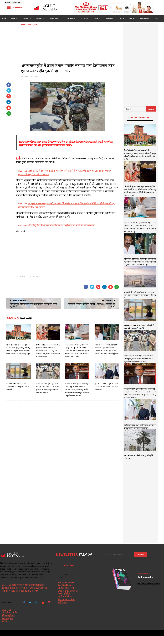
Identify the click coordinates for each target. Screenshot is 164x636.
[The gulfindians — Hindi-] (45, 7)
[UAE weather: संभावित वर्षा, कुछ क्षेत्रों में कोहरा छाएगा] (140, 440)
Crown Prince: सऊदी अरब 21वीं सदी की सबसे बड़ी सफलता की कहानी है (17, 386)
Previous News (20, 300)
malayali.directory (148, 583)
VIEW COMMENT (33, 276)
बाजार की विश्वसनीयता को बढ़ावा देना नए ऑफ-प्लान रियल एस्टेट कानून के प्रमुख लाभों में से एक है (140, 295)
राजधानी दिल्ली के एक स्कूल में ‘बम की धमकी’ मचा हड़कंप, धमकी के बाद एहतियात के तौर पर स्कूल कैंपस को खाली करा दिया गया (47, 388)
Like (40, 77)
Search (151, 109)
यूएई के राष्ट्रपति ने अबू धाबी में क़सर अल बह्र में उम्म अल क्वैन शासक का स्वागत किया (107, 386)
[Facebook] (24, 602)
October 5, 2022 (27, 77)
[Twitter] (30, 602)
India (36, 25)
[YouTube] (43, 602)
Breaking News (27, 25)
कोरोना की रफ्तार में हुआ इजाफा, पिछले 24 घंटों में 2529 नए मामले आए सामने (91, 305)
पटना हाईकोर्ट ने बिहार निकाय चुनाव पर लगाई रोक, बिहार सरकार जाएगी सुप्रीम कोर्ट (33, 305)
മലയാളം (16, 2)
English (7, 2)
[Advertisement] (70, 44)
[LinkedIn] (36, 602)
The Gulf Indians (14, 632)
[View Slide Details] (114, 7)
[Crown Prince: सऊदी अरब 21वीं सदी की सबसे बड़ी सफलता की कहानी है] (18, 371)
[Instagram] (49, 602)
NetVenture (157, 632)
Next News (107, 300)
